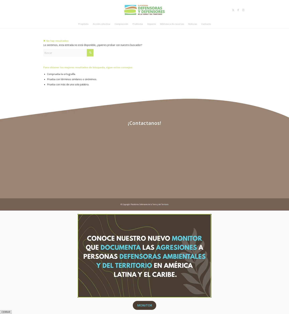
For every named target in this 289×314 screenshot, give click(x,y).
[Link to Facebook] (238, 9)
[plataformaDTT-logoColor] (144, 10)
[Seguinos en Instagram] (225, 145)
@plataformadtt (225, 170)
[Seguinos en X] (117, 145)
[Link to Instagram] (243, 9)
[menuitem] (83, 24)
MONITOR (144, 305)
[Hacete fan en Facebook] (171, 145)
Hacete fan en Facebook (171, 161)
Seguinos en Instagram (225, 161)
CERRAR (5, 312)
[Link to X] (233, 9)
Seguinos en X (118, 158)
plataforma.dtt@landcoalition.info (64, 170)
